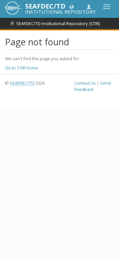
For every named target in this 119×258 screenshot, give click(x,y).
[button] (71, 6)
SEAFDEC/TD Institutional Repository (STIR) (58, 23)
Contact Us (85, 83)
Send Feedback (92, 86)
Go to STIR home (21, 68)
